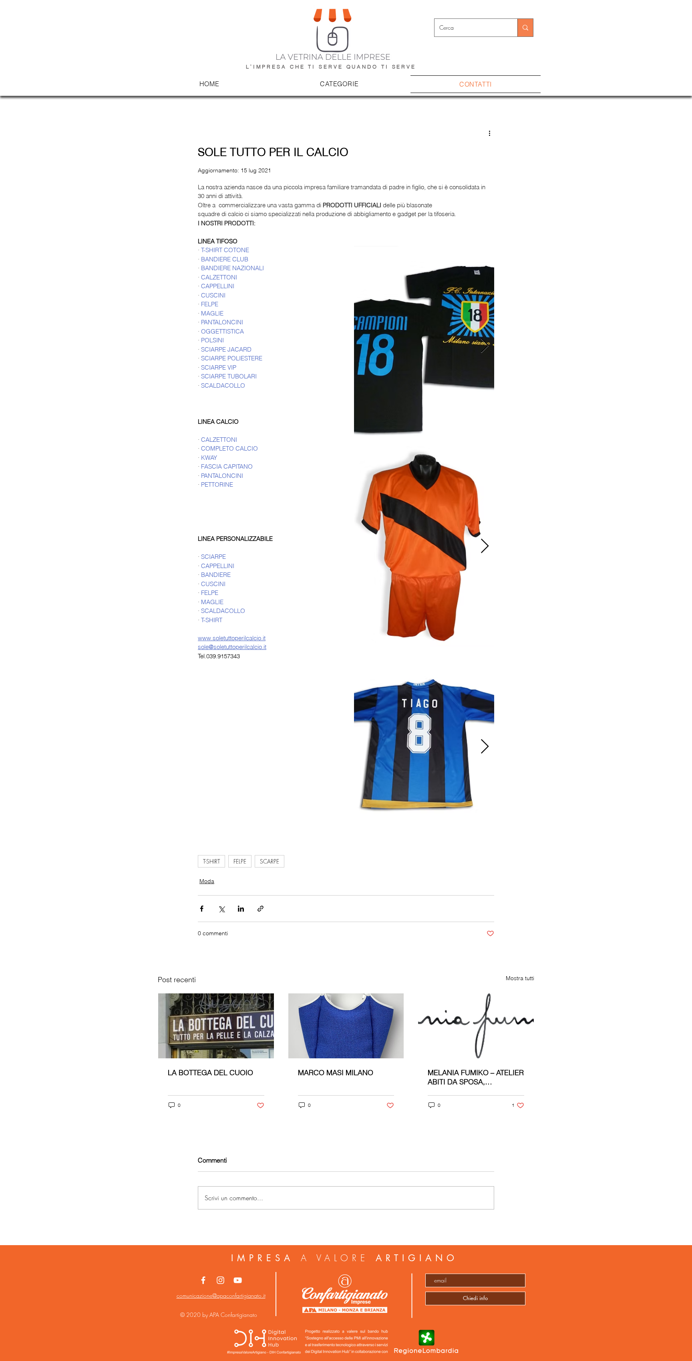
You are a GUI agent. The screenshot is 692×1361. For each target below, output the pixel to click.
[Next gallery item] (484, 346)
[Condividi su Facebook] (201, 908)
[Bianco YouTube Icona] (238, 1280)
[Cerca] (525, 27)
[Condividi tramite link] (260, 908)
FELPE (239, 861)
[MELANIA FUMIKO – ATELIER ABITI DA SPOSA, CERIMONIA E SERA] (476, 1025)
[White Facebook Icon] (203, 1280)
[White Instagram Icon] (220, 1280)
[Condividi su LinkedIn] (241, 908)
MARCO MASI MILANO (335, 1072)
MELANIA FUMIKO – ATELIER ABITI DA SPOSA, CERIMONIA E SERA (476, 1077)
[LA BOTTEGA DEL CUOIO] (216, 1025)
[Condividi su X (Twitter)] (221, 908)
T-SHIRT (211, 861)
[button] (340, 84)
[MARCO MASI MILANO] (346, 1025)
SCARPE (269, 861)
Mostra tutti (520, 978)
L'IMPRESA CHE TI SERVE (296, 66)
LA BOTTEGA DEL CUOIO (210, 1072)
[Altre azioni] (489, 133)
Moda (206, 881)
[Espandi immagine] (424, 346)
